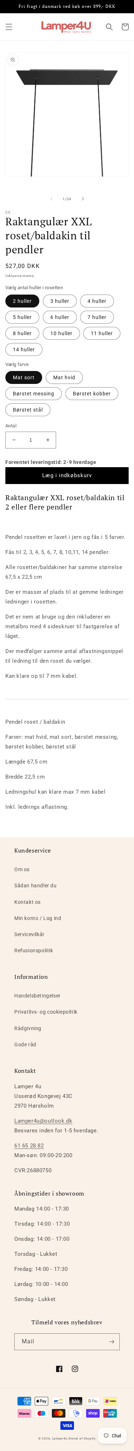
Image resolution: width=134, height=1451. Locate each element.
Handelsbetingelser (37, 996)
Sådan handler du (35, 885)
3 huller (59, 301)
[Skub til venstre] (51, 199)
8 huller (22, 333)
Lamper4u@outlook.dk (43, 1121)
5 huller (22, 317)
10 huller (61, 333)
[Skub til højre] (83, 199)
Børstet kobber (92, 393)
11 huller (102, 333)
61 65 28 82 (29, 1145)
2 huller (22, 301)
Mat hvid (64, 377)
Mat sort (24, 377)
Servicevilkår (29, 934)
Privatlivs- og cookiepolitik (46, 1012)
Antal (10, 425)
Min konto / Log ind (37, 918)
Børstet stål (28, 410)
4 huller (97, 301)
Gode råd (25, 1044)
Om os (22, 869)
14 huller (24, 349)
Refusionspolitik (33, 950)
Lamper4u (60, 1438)
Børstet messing (33, 393)
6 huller (59, 317)
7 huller (97, 317)
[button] (9, 27)
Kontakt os (27, 902)
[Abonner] (111, 1341)
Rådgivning (27, 1028)
